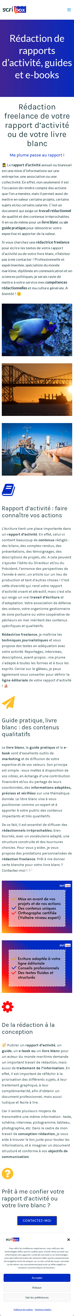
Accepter (37, 1277)
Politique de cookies (23, 1309)
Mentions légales (43, 1309)
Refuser (37, 1287)
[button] (68, 1239)
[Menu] (69, 10)
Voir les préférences (37, 1297)
